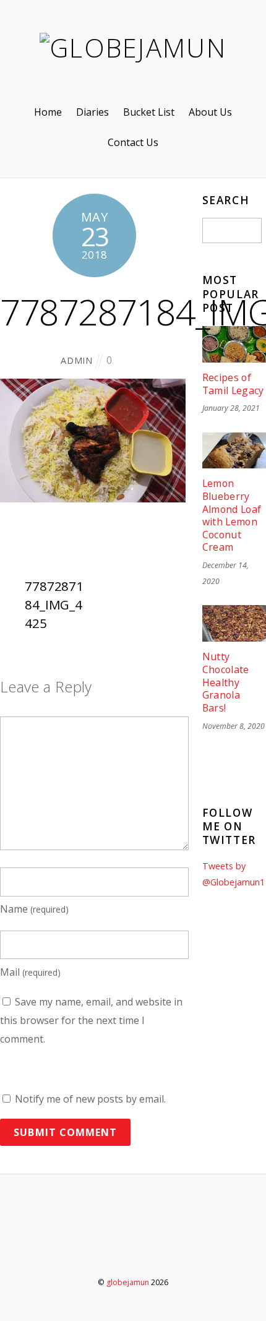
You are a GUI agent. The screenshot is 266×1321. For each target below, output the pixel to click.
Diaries (92, 112)
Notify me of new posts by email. (90, 1099)
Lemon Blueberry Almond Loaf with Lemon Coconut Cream (232, 515)
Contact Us (133, 142)
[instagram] (169, 1248)
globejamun (127, 1282)
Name (34, 909)
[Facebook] (134, 1248)
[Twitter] (99, 1248)
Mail (30, 972)
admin (77, 360)
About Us (210, 112)
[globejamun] (133, 47)
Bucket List (148, 112)
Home (48, 112)
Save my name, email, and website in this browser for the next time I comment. (91, 1020)
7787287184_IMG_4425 (54, 604)
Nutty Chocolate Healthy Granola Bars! (225, 682)
